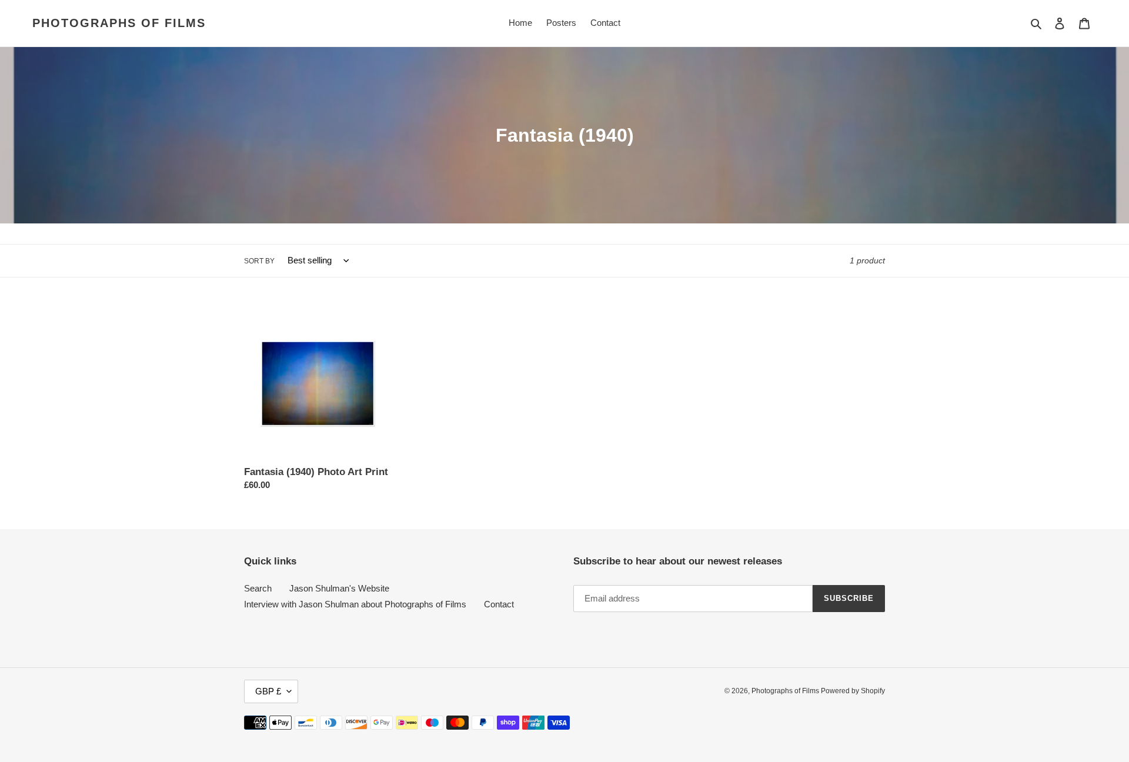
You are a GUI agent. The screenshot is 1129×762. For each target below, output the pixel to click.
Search (258, 588)
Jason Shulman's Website (339, 588)
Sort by (259, 261)
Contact (499, 604)
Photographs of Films (119, 22)
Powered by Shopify (853, 691)
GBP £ (268, 691)
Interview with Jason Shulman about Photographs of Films (355, 604)
